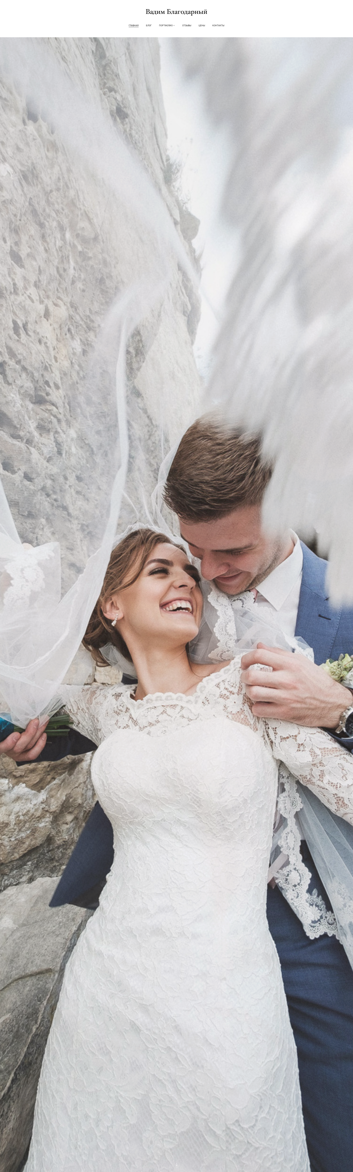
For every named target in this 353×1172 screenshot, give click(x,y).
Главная (134, 25)
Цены (202, 25)
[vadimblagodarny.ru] (176, 12)
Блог (149, 25)
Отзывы (186, 25)
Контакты (218, 25)
